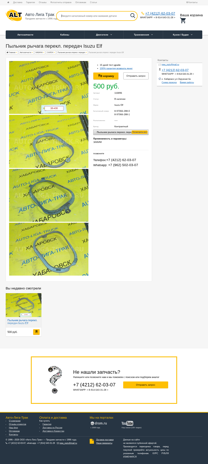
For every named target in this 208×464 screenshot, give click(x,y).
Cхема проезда (169, 82)
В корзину (107, 76)
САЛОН (50, 52)
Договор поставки (105, 440)
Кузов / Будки (181, 34)
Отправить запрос (136, 76)
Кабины (64, 34)
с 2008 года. (95, 428)
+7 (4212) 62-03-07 (160, 13)
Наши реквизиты (104, 443)
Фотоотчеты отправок (61, 2)
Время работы (187, 82)
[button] (191, 20)
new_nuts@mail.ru (170, 64)
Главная (11, 52)
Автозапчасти (25, 34)
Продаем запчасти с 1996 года (41, 18)
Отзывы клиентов (17, 424)
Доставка (17, 2)
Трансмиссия (142, 34)
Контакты (192, 2)
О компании (14, 421)
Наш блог (13, 428)
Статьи (93, 2)
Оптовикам (80, 2)
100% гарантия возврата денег (116, 68)
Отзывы (42, 2)
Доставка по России (52, 428)
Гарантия (30, 2)
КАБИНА (39, 52)
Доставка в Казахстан (53, 431)
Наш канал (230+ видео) (132, 428)
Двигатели (102, 34)
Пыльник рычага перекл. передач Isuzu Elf (22, 322)
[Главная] (14, 16)
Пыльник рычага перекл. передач (71, 52)
